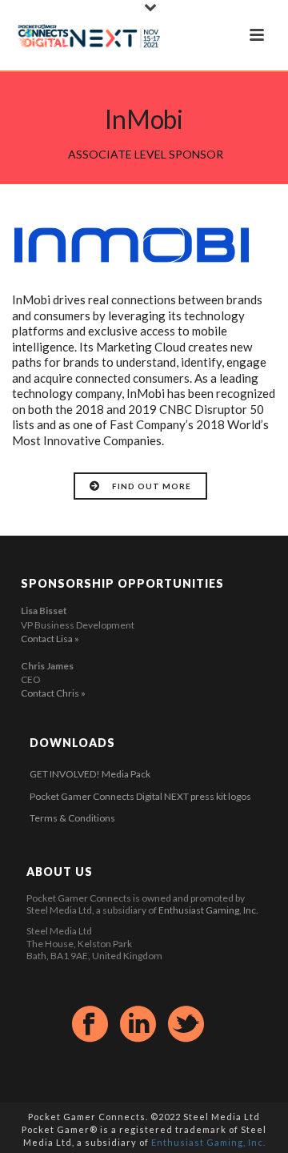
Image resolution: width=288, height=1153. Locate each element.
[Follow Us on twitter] (186, 1024)
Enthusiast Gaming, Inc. (208, 910)
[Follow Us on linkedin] (138, 1024)
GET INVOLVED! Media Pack (90, 774)
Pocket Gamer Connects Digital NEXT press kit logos (140, 796)
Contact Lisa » (50, 639)
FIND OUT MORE (151, 486)
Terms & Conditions (72, 818)
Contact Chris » (53, 693)
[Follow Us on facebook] (90, 1024)
